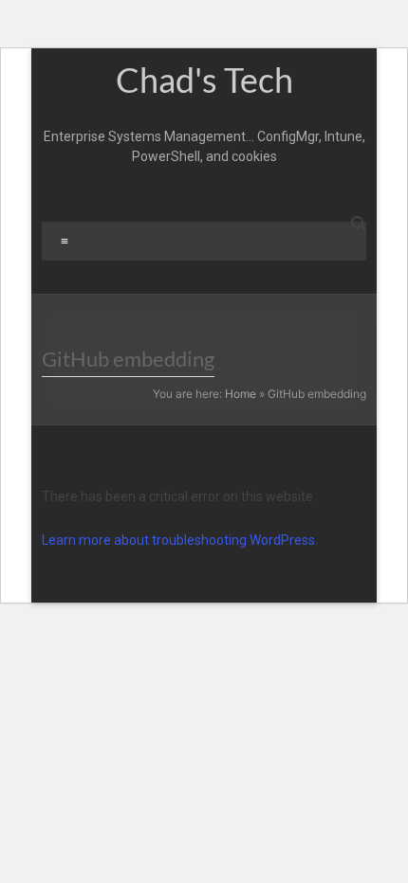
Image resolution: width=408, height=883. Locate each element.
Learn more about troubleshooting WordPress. (180, 540)
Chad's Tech (204, 79)
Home (240, 394)
